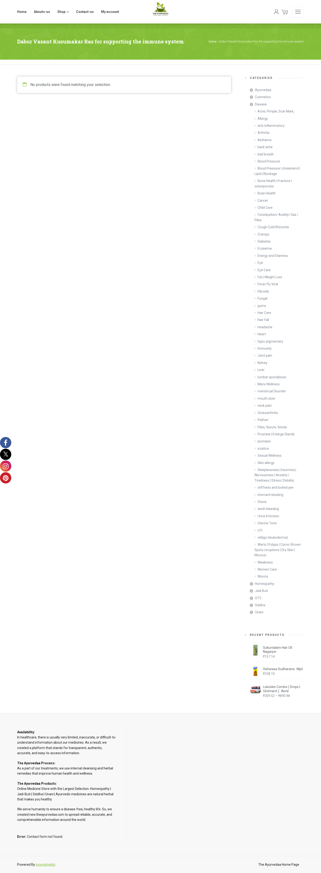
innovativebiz (45, 864)
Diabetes (264, 241)
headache (265, 327)
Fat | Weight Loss (270, 277)
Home (212, 41)
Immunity (265, 348)
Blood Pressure (269, 161)
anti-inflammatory (271, 125)
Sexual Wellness (270, 455)
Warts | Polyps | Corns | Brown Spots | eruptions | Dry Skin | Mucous (277, 550)
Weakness (265, 562)
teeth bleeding (268, 509)
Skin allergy (266, 463)
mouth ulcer (266, 398)
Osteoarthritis (268, 413)
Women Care (267, 569)
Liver (261, 370)
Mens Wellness (269, 384)
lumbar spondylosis (272, 377)
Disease (261, 104)
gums (262, 306)
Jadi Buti (261, 591)
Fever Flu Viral (268, 284)
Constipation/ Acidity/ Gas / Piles (276, 217)
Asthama (264, 140)
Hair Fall (263, 320)
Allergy (263, 118)
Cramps (263, 234)
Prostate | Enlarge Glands (276, 434)
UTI (260, 530)
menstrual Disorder (272, 391)
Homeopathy (264, 584)
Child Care (265, 207)
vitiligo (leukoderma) (273, 537)
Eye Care (264, 270)
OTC (258, 598)
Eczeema (265, 248)
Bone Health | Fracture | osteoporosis (273, 183)
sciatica (263, 448)
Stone (262, 502)
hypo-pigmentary (270, 341)
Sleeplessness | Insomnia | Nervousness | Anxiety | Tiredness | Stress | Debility (275, 475)
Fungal (262, 298)
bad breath (266, 154)
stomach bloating (270, 495)
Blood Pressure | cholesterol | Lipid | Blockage (277, 170)
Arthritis (264, 133)
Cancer (263, 200)
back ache (265, 147)
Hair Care (264, 313)
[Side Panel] (298, 12)
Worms (263, 576)
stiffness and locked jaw (276, 487)
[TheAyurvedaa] (160, 12)
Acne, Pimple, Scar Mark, (276, 111)
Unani (259, 612)
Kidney (262, 363)
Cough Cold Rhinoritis (273, 227)
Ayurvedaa (263, 90)
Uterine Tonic (267, 523)
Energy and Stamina (273, 256)
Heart (262, 334)
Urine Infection (268, 516)
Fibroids (263, 291)
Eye (260, 263)
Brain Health (267, 193)
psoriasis (264, 441)
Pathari (263, 420)
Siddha (260, 605)
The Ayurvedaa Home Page (278, 864)
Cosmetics (263, 97)
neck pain (265, 405)
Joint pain (265, 355)
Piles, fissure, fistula (272, 427)
